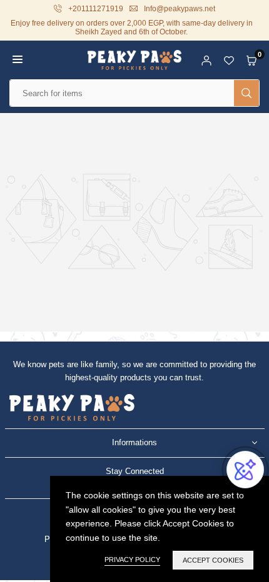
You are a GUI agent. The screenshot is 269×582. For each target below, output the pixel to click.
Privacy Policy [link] (132, 559)
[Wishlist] (229, 60)
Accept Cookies (213, 560)
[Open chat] (245, 469)
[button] (17, 60)
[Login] (206, 60)
